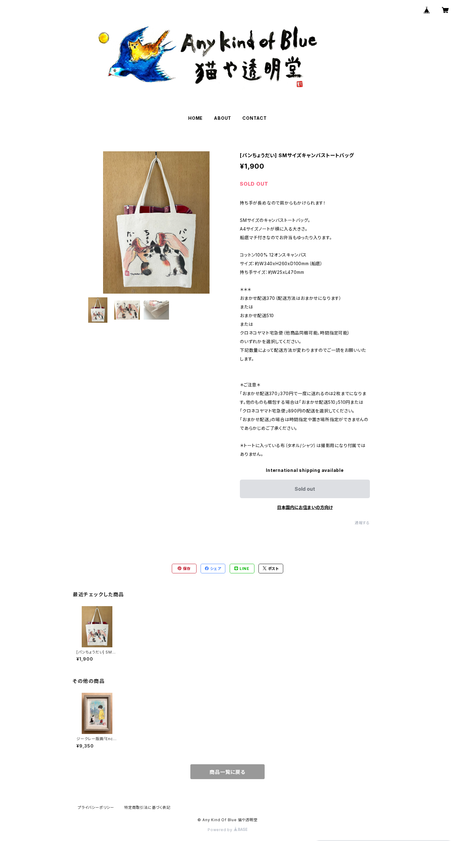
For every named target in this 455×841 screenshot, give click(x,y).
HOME (195, 118)
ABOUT (222, 118)
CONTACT (254, 118)
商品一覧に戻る (227, 772)
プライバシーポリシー (96, 807)
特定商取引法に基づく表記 (147, 807)
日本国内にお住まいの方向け (305, 507)
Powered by (221, 829)
